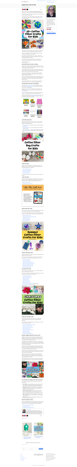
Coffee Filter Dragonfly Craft (26, 171)
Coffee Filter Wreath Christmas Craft (28, 333)
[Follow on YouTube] (50, 29)
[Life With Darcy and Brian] (25, 2)
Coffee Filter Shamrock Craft (26, 219)
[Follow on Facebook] (49, 29)
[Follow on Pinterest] (47, 29)
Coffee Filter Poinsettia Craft (26, 328)
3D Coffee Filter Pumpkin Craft (27, 275)
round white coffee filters (32, 86)
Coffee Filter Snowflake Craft (26, 332)
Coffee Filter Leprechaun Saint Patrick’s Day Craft (29, 216)
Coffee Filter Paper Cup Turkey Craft (28, 183)
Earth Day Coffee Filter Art (26, 127)
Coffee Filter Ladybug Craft (26, 172)
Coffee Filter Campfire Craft (26, 259)
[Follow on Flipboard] (48, 29)
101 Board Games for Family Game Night (28, 407)
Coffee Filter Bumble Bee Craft (27, 170)
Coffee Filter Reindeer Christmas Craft (28, 329)
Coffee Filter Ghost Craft (26, 278)
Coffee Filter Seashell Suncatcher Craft (28, 264)
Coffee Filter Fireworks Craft (26, 260)
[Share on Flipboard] (25, 9)
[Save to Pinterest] (22, 9)
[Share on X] (27, 9)
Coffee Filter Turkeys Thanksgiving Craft (28, 283)
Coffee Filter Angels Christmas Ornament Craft (29, 324)
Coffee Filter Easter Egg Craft (27, 215)
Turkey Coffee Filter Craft (26, 284)
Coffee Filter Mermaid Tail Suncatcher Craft (28, 263)
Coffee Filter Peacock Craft (26, 182)
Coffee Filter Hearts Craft (26, 129)
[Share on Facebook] (24, 9)
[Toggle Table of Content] (28, 62)
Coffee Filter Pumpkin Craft (26, 280)
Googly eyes (23, 92)
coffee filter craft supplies (28, 85)
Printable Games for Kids (26, 406)
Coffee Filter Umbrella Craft (26, 220)
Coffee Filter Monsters (26, 279)
